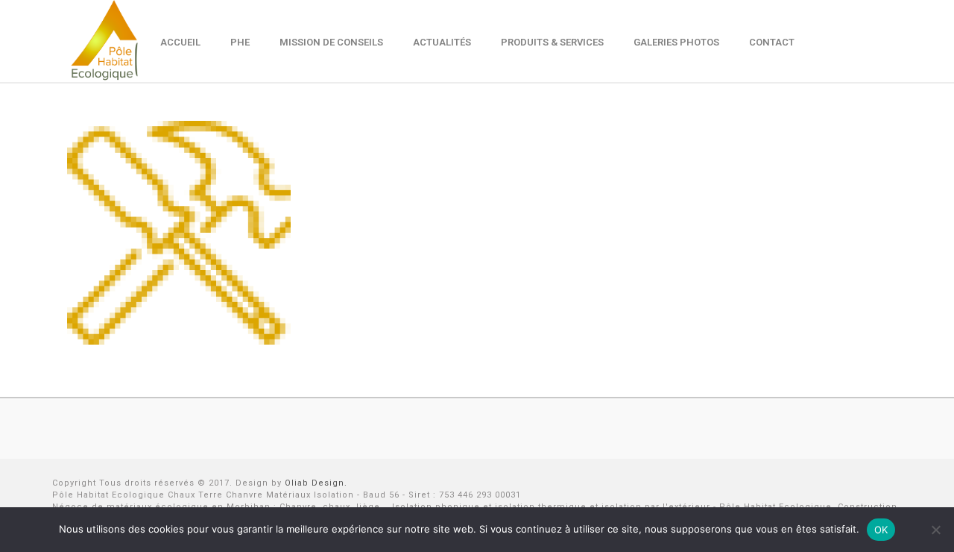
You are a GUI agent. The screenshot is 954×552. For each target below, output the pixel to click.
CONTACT (772, 42)
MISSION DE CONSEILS (331, 42)
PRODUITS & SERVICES (552, 42)
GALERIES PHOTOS (676, 42)
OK (881, 530)
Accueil (180, 42)
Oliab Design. (316, 483)
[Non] (935, 529)
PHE (240, 42)
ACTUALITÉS (442, 42)
